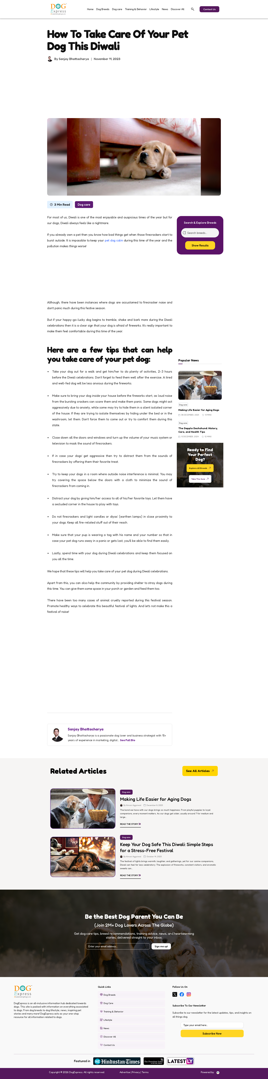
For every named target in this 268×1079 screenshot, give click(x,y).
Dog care (117, 9)
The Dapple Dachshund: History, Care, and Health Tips (198, 430)
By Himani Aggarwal (132, 805)
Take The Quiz (198, 479)
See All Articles (198, 771)
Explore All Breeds (198, 468)
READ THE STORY (130, 823)
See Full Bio (127, 740)
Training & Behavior (136, 9)
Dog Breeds (102, 9)
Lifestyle (154, 9)
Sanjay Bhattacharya (85, 729)
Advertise (125, 1072)
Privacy (136, 1072)
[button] (193, 9)
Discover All (177, 9)
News (165, 9)
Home (90, 9)
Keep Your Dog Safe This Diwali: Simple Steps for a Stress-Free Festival (166, 847)
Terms (145, 1072)
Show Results (200, 245)
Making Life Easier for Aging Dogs (198, 409)
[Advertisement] (134, 90)
